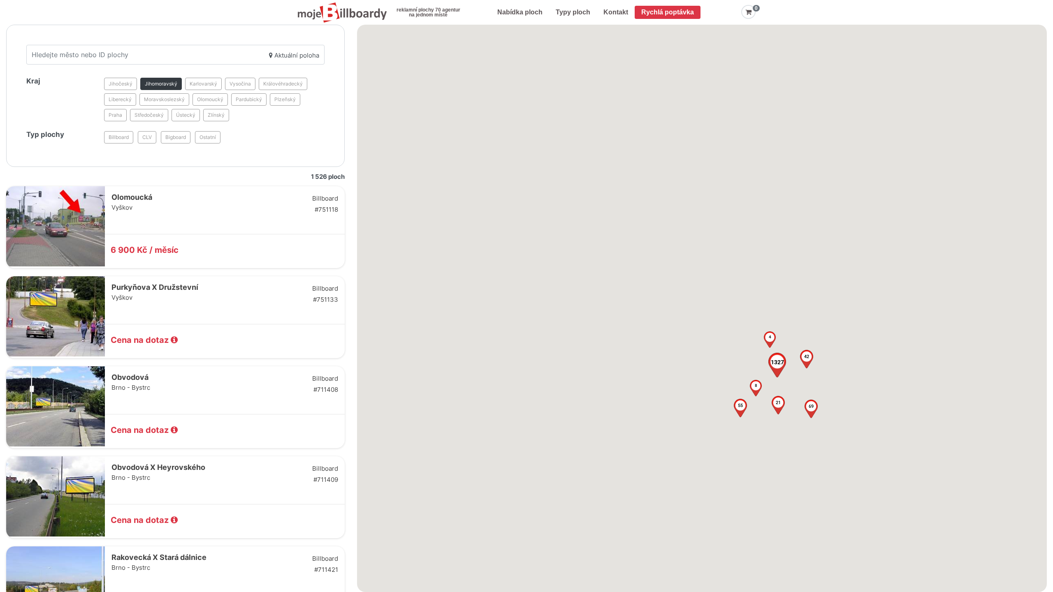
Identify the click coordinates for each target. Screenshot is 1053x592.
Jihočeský (120, 84)
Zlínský (216, 115)
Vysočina (240, 84)
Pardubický (249, 99)
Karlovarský (203, 84)
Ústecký (185, 115)
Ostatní (207, 137)
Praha (115, 115)
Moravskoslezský (164, 99)
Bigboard (175, 137)
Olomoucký (210, 99)
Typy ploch (573, 12)
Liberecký (120, 99)
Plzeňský (285, 99)
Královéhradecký (283, 84)
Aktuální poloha (296, 55)
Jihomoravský (161, 84)
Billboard (119, 137)
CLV (147, 137)
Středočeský (149, 115)
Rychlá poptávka (667, 12)
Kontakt (615, 12)
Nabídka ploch (520, 12)
